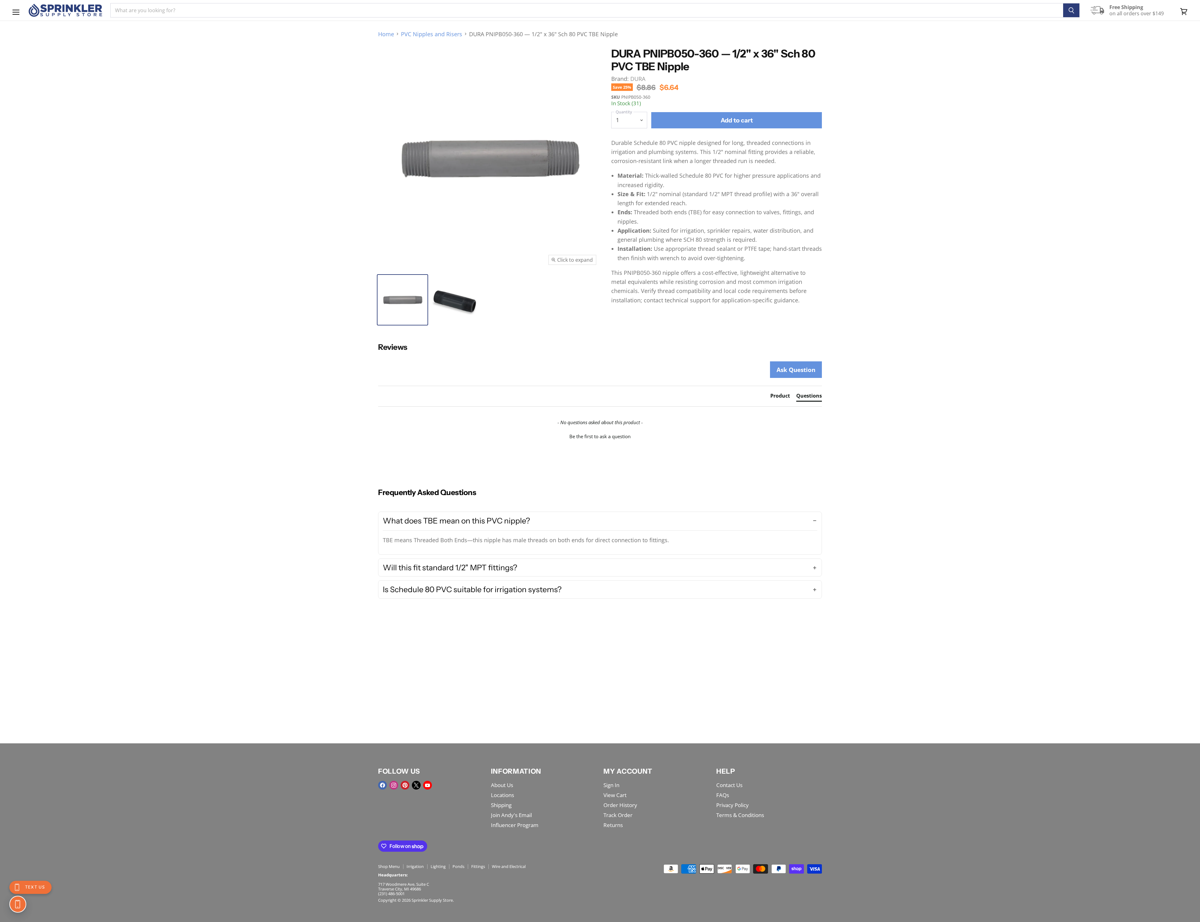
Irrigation (415, 866)
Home (386, 34)
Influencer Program (514, 825)
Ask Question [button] (796, 369)
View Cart (615, 795)
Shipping (501, 805)
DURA (637, 78)
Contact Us (729, 785)
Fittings (478, 866)
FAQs (722, 795)
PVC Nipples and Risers (431, 34)
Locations (502, 795)
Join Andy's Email (511, 815)
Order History (620, 805)
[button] (600, 436)
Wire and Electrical (509, 866)
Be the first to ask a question (600, 436)
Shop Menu (389, 866)
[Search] (1071, 10)
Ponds (458, 866)
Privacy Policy (732, 805)
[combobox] (586, 10)
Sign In (611, 785)
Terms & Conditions (740, 815)
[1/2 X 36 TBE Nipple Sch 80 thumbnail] (454, 300)
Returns (613, 825)
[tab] (780, 397)
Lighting (438, 866)
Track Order (617, 815)
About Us (502, 785)
